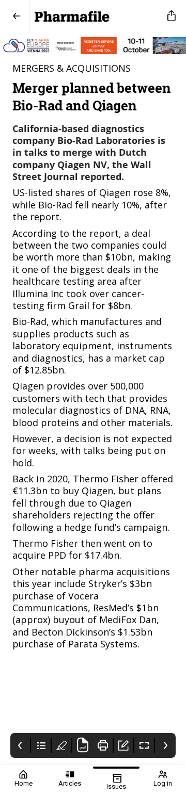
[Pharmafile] (96, 16)
